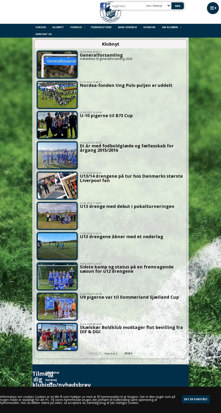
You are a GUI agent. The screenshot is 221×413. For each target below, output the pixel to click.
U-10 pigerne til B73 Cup (106, 115)
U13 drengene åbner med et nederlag (121, 236)
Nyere (93, 353)
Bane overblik (127, 27)
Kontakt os (44, 34)
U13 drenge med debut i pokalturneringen (127, 206)
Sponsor (149, 27)
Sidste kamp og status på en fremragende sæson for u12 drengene (127, 269)
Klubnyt (58, 27)
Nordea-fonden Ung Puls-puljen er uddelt (126, 85)
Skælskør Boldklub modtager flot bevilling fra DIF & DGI (131, 329)
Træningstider (101, 27)
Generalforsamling (101, 55)
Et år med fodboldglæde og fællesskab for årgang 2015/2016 (127, 148)
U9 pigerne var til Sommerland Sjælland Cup (129, 297)
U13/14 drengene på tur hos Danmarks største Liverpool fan (131, 178)
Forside (41, 27)
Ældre (129, 353)
